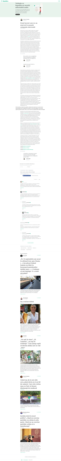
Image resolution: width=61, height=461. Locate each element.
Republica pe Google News (27, 146)
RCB (27, 77)
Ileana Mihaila (26, 222)
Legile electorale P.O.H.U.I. (29, 64)
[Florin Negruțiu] (21, 298)
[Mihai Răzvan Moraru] (21, 413)
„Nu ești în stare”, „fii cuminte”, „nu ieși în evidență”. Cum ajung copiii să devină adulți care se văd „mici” (30, 344)
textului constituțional (33, 123)
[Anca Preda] (21, 256)
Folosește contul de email (35, 175)
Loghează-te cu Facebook (27, 175)
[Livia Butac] (21, 336)
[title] (24, 60)
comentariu (39, 335)
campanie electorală (28, 249)
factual (29, 36)
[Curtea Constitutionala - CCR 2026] (30, 435)
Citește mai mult (22, 332)
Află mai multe (17, 14)
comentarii (39, 255)
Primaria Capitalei (23, 249)
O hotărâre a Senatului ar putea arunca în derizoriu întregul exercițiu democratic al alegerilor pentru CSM (30, 155)
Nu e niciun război (27, 302)
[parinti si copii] (30, 357)
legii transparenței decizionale (30, 78)
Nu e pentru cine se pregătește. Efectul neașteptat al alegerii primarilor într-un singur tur (30, 57)
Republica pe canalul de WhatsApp (28, 149)
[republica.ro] (22, 460)
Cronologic (35, 179)
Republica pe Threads (26, 147)
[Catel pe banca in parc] (30, 397)
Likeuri (39, 179)
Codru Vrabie (28, 59)
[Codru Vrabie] (21, 20)
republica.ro (4, 1)
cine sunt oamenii (26, 113)
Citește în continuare (30, 456)
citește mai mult (22, 187)
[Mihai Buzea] (21, 192)
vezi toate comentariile (30, 242)
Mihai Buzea (24, 191)
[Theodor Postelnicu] (21, 377)
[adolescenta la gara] (30, 282)
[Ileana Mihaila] (22, 222)
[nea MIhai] (30, 313)
